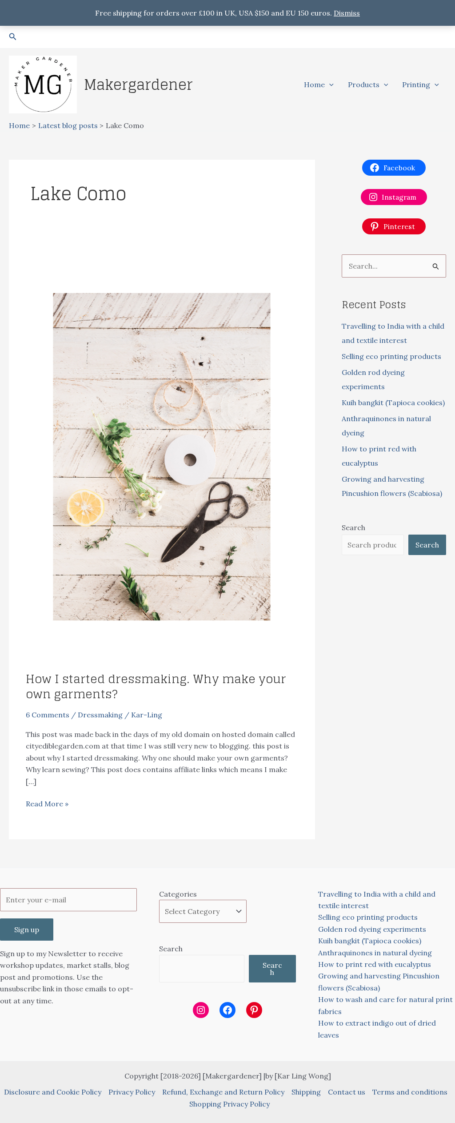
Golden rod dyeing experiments (372, 929)
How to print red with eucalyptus (374, 964)
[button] (13, 37)
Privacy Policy (131, 1091)
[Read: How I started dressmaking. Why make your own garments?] (162, 455)
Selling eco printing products (391, 356)
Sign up (26, 929)
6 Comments (47, 714)
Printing (416, 84)
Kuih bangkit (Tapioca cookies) (393, 402)
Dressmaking (100, 714)
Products (363, 84)
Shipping (306, 1091)
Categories (178, 894)
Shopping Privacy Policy (229, 1103)
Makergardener (138, 84)
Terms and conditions (409, 1091)
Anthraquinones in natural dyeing (375, 952)
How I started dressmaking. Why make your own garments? (156, 686)
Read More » (47, 804)
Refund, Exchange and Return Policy (223, 1091)
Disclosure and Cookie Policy (52, 1091)
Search (353, 527)
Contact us (346, 1091)
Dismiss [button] (347, 12)
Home (314, 84)
